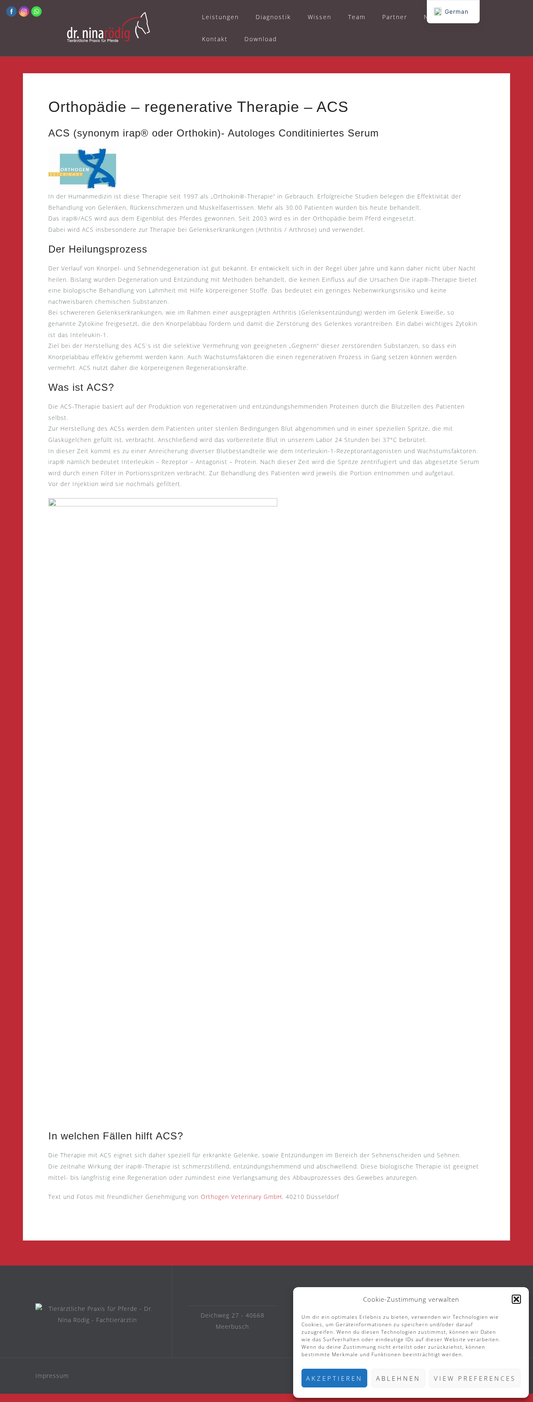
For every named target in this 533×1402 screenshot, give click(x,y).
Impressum (52, 1376)
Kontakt (215, 39)
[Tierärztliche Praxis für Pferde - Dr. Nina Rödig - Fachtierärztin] (97, 1314)
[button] (516, 1299)
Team (357, 17)
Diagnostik (273, 17)
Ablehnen (398, 1378)
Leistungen (220, 17)
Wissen (319, 17)
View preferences (475, 1378)
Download (260, 39)
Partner (394, 17)
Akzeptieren (334, 1378)
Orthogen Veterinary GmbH (241, 1197)
